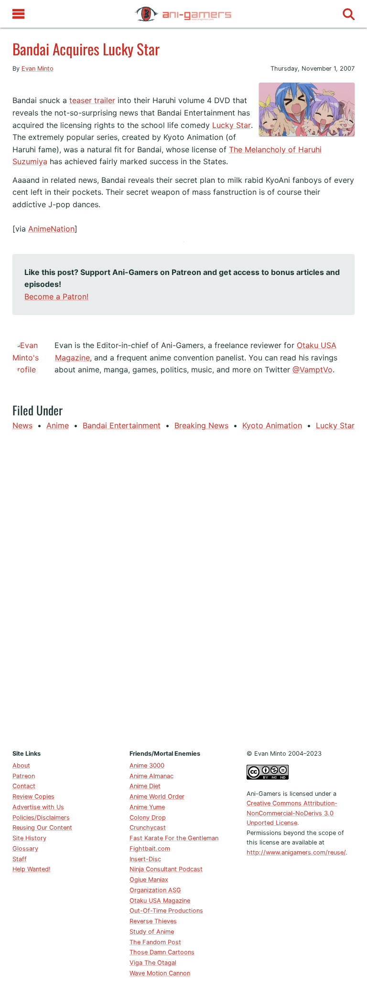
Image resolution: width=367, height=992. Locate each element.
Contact (23, 786)
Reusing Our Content (42, 827)
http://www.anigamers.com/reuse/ (296, 852)
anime (57, 425)
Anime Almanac (151, 776)
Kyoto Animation (272, 425)
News (22, 425)
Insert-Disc (145, 859)
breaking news (201, 425)
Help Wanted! (31, 869)
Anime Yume (147, 807)
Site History (29, 838)
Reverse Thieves (153, 921)
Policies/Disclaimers (41, 817)
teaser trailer (92, 100)
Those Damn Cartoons (162, 952)
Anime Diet (145, 786)
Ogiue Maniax (149, 879)
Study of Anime (152, 931)
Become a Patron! (56, 296)
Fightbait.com (150, 848)
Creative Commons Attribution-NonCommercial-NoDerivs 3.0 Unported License (292, 813)
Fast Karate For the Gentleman (174, 838)
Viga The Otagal (153, 962)
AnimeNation (51, 228)
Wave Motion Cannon (160, 973)
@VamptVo (312, 369)
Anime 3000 (147, 765)
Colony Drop (148, 817)
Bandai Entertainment (122, 425)
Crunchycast (148, 827)
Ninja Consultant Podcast (166, 869)
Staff (19, 859)
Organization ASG (155, 890)
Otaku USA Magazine (160, 900)
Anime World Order (157, 796)
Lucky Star (231, 125)
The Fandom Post (155, 942)
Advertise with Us (38, 807)
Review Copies (33, 796)
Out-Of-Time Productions (166, 910)
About (21, 765)
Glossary (25, 848)
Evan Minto (38, 68)
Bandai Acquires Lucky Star (86, 49)
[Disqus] (183, 588)
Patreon (23, 776)
